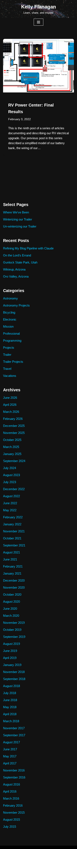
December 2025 (14, 425)
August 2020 (11, 601)
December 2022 (14, 489)
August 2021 (11, 552)
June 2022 (10, 503)
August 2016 (11, 784)
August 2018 (11, 686)
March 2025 (11, 447)
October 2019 (12, 629)
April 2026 (9, 404)
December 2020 (14, 580)
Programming (12, 340)
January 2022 (12, 524)
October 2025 (12, 440)
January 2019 (12, 665)
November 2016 (14, 770)
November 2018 (14, 672)
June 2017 (10, 749)
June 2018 (10, 700)
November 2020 (14, 587)
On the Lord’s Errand (17, 255)
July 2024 (9, 468)
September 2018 (14, 679)
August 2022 (11, 496)
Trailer (7, 354)
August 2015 (11, 819)
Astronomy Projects (16, 305)
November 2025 (14, 433)
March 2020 (11, 615)
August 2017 (11, 742)
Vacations (9, 375)
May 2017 (9, 756)
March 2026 (11, 411)
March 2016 (11, 798)
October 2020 (12, 594)
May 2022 (9, 510)
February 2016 (13, 805)
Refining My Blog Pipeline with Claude (28, 248)
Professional (11, 333)
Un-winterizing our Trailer (19, 226)
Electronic (9, 319)
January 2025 (12, 454)
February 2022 (13, 517)
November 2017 (14, 728)
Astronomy (10, 298)
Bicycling (9, 312)
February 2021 (13, 566)
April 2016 (9, 791)
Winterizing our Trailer (17, 219)
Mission (8, 326)
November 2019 (14, 622)
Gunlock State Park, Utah (20, 262)
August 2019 (11, 643)
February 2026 (13, 418)
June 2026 (10, 397)
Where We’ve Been (16, 212)
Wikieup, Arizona (14, 269)
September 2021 (14, 545)
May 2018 (9, 707)
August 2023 (11, 475)
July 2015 (9, 826)
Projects (8, 347)
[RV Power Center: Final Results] (38, 65)
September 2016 (14, 777)
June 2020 (10, 608)
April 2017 (9, 763)
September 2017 (14, 735)
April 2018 (9, 714)
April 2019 (9, 658)
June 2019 (10, 651)
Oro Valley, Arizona (16, 276)
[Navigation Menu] (38, 22)
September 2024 (14, 461)
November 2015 (14, 812)
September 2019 (14, 636)
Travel (7, 368)
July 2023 (9, 482)
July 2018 (9, 693)
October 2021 (12, 538)
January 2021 (12, 573)
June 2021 (10, 559)
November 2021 (14, 531)
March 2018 (11, 721)
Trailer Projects (13, 361)
